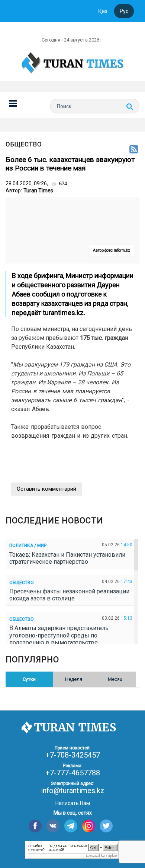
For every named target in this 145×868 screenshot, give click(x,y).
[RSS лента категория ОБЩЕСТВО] (133, 150)
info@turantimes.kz (72, 790)
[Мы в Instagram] (88, 825)
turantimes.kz (63, 313)
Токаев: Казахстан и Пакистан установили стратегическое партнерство (67, 558)
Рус (124, 11)
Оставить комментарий (46, 489)
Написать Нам (72, 803)
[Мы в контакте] (52, 825)
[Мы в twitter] (106, 825)
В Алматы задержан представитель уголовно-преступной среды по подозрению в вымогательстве (59, 635)
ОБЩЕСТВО (24, 144)
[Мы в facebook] (35, 825)
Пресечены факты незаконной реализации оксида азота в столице (69, 595)
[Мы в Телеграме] (70, 825)
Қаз (102, 11)
